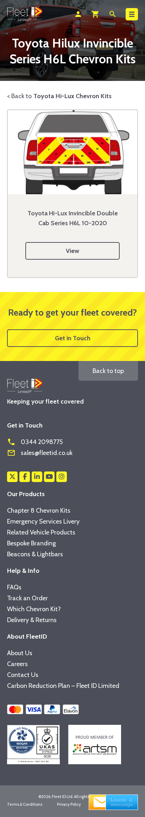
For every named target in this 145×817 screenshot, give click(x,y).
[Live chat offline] (113, 801)
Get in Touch (72, 338)
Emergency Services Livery (43, 521)
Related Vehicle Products (41, 532)
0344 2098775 (35, 442)
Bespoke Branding (31, 543)
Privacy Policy (69, 804)
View (72, 251)
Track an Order (27, 598)
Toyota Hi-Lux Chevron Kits (72, 96)
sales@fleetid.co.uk (39, 453)
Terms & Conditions (24, 804)
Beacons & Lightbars (35, 554)
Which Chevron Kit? (34, 609)
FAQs (14, 587)
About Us (19, 653)
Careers (17, 664)
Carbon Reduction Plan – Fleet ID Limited (63, 686)
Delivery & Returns (32, 620)
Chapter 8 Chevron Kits (38, 510)
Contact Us (22, 675)
